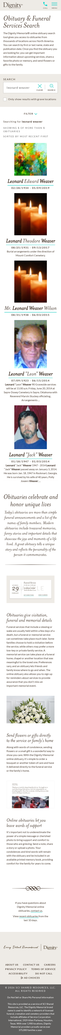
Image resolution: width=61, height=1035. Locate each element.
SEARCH (9, 79)
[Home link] (13, 5)
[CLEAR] (40, 86)
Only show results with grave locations (32, 99)
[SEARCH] (52, 86)
